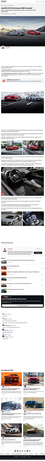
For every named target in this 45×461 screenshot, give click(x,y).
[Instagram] (20, 451)
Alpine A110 (7, 197)
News (12, 5)
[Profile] (41, 1)
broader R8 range (5, 71)
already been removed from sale (17, 71)
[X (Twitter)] (25, 451)
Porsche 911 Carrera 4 (26, 205)
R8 (10, 5)
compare (22, 81)
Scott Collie (7, 47)
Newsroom (8, 453)
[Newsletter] (37, 1)
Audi (8, 5)
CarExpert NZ (42, 453)
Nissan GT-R (14, 197)
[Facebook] (17, 451)
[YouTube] (15, 451)
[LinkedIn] (27, 451)
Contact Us (31, 453)
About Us (2, 453)
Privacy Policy (16, 456)
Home (2, 5)
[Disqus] (22, 326)
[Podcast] (29, 451)
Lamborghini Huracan (36, 208)
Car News (5, 5)
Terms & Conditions (23, 456)
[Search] (39, 1)
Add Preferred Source (23, 305)
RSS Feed (29, 456)
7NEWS (36, 453)
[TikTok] (22, 451)
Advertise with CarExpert (16, 453)
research (18, 81)
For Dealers (25, 453)
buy (27, 81)
